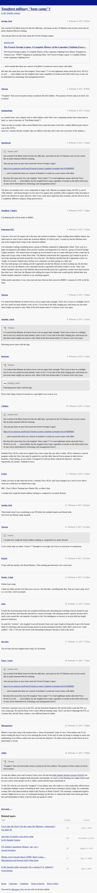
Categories (13, 884)
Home (3, 884)
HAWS (81, 775)
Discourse (15, 889)
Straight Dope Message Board (13, 3)
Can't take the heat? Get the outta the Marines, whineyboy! (28, 826)
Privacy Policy (53, 884)
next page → (6, 809)
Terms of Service (37, 884)
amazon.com (9, 42)
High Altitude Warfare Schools (64, 775)
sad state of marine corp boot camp (17, 836)
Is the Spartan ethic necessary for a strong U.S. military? (27, 867)
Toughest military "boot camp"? (25, 9)
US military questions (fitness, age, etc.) (19, 846)
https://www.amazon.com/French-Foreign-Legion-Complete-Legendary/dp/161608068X (38, 168)
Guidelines (24, 884)
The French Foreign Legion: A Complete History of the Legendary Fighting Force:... (45, 47)
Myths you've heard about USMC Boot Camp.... (23, 857)
